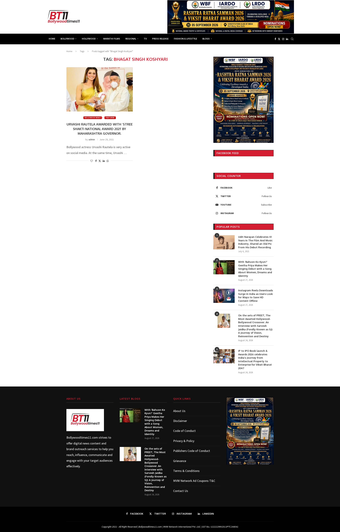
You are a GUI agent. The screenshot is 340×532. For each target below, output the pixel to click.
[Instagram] (283, 39)
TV (145, 38)
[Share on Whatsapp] (108, 161)
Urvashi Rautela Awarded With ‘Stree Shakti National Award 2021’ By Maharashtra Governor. (100, 128)
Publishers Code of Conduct (191, 451)
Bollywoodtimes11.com (82, 437)
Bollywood (67, 38)
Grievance (179, 461)
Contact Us (180, 491)
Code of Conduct (184, 431)
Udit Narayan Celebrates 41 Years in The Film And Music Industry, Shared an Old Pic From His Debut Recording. (255, 242)
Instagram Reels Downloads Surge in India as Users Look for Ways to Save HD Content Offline (255, 295)
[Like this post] (91, 161)
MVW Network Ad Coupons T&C (194, 481)
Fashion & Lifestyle (185, 38)
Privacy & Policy (183, 441)
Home (52, 38)
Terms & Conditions (186, 471)
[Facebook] (275, 39)
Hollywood (89, 38)
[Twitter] (279, 39)
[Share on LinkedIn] (104, 161)
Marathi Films (111, 38)
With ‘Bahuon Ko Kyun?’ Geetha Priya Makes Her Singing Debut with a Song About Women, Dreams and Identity (255, 268)
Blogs (206, 38)
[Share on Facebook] (96, 161)
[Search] (292, 39)
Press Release (160, 38)
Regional (130, 38)
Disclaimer (180, 421)
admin (92, 139)
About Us (179, 411)
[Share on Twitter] (99, 161)
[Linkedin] (287, 39)
